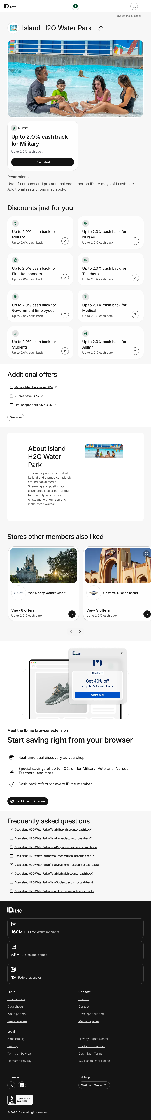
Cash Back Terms (90, 1053)
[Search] (134, 6)
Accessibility (16, 1039)
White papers (16, 1014)
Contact (83, 1006)
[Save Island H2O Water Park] (101, 28)
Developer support (91, 1014)
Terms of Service (19, 1053)
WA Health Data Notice (94, 1061)
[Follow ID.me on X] (11, 1085)
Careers (83, 999)
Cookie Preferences (91, 1046)
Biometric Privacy (19, 1061)
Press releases (17, 1021)
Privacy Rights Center (93, 1039)
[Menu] (143, 6)
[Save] (71, 554)
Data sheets (15, 1006)
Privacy (12, 1046)
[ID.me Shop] (12, 6)
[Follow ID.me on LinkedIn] (22, 1085)
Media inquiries (88, 1021)
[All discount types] (75, 6)
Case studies (16, 999)
